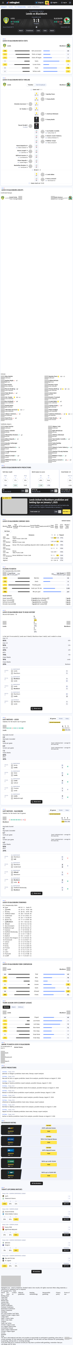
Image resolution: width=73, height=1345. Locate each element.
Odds (38, 30)
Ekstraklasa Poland (7, 1328)
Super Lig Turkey (6, 1323)
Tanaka (37, 244)
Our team (8, 1293)
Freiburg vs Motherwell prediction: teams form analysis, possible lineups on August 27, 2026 (30, 1088)
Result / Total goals (67, 526)
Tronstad (37, 330)
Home (61, 718)
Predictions (29, 30)
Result (5, 526)
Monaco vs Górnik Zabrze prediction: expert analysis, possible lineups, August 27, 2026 (28, 1092)
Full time (7, 531)
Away (67, 718)
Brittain (37, 301)
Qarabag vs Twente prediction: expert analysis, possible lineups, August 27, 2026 (26, 1083)
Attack (13, 1007)
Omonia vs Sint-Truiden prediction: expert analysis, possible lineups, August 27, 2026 (28, 1097)
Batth (37, 314)
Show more (37, 708)
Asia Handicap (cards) (15, 526)
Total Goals (52, 526)
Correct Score (32, 526)
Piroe (37, 284)
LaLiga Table (5, 1317)
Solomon (37, 276)
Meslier (37, 207)
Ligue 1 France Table (7, 1318)
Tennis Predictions (6, 1310)
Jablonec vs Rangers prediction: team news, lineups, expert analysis (23, 1073)
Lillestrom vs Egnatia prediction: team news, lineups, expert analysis (23, 1102)
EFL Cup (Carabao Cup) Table (10, 1313)
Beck (37, 324)
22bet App (4, 1299)
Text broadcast (40, 85)
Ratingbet (4, 7)
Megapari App (5, 1304)
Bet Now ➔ (66, 511)
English (55, 2)
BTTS (20, 526)
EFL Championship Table (10, 905)
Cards (23, 526)
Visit (48, 1131)
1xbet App (4, 1297)
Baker (37, 337)
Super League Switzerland (9, 1329)
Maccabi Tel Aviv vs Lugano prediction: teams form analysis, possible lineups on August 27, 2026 (31, 1078)
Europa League (14, 1209)
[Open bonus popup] (47, 3)
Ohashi (37, 368)
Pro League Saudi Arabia (8, 1326)
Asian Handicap (9, 526)
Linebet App (5, 1302)
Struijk (37, 228)
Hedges (37, 353)
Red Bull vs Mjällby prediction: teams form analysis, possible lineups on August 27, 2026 (29, 1107)
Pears (37, 293)
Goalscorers (43, 526)
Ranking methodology (34, 1293)
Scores (11, 7)
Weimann (37, 360)
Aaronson (37, 267)
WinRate (3, 1334)
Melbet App (4, 1300)
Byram (37, 236)
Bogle (37, 213)
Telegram (41, 2)
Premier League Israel (8, 1325)
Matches (6, 1007)
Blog (2, 1336)
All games (53, 718)
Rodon (37, 221)
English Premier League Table (10, 1315)
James (37, 261)
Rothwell (37, 253)
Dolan (37, 345)
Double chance (37, 526)
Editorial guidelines (21, 1293)
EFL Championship (20, 7)
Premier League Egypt (8, 1331)
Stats (45, 30)
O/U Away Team (56, 526)
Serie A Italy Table (6, 1320)
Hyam (37, 307)
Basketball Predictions (8, 1309)
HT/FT (48, 526)
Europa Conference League (17, 1193)
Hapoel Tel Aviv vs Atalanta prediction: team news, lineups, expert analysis (25, 1111)
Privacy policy (58, 1293)
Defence (20, 1007)
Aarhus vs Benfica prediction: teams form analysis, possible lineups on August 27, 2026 (28, 1116)
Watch (52, 30)
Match (21, 30)
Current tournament (55, 722)
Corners (27, 526)
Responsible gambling (46, 1293)
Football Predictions (7, 1307)
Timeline (30, 85)
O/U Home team (61, 526)
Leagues (3, 1321)
